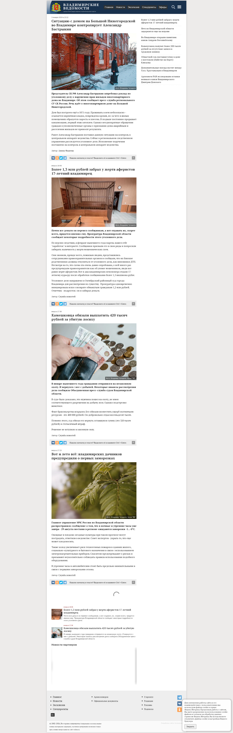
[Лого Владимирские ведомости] (75, 7)
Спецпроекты (149, 7)
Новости (120, 7)
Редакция (148, 701)
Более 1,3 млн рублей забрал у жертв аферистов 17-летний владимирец (97, 611)
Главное (109, 7)
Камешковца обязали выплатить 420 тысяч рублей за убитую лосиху (99, 629)
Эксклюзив (133, 7)
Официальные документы (106, 701)
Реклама (148, 705)
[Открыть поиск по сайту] (173, 8)
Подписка (148, 709)
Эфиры (163, 7)
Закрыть (190, 726)
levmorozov (179, 723)
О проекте (148, 697)
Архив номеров (101, 697)
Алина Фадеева (66, 150)
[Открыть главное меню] (179, 8)
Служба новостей (67, 296)
